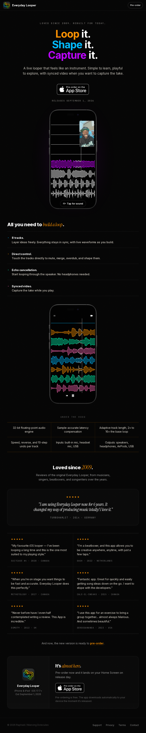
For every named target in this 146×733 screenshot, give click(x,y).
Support (97, 725)
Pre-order (135, 5)
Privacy (110, 725)
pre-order (97, 643)
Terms (122, 725)
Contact (134, 725)
